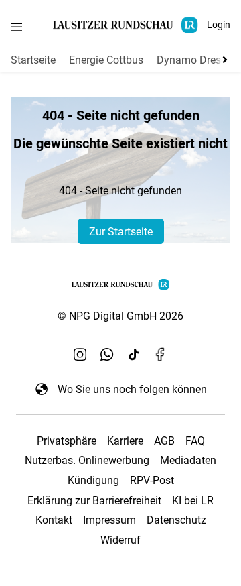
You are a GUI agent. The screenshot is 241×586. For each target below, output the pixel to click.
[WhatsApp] (107, 354)
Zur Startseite (121, 231)
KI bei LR (193, 500)
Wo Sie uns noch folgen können (132, 389)
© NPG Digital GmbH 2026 (120, 316)
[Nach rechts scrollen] (222, 59)
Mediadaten (188, 460)
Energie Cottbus (106, 60)
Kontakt (53, 520)
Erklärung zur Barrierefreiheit (94, 500)
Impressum (109, 520)
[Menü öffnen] (16, 26)
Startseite (33, 60)
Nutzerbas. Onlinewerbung (87, 460)
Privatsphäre (66, 440)
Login (218, 24)
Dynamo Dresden (197, 60)
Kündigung (93, 480)
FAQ (195, 440)
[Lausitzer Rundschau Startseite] (126, 25)
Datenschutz (176, 520)
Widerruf (120, 540)
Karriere (125, 440)
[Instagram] (80, 354)
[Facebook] (160, 354)
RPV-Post (152, 480)
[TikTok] (134, 354)
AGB (164, 440)
